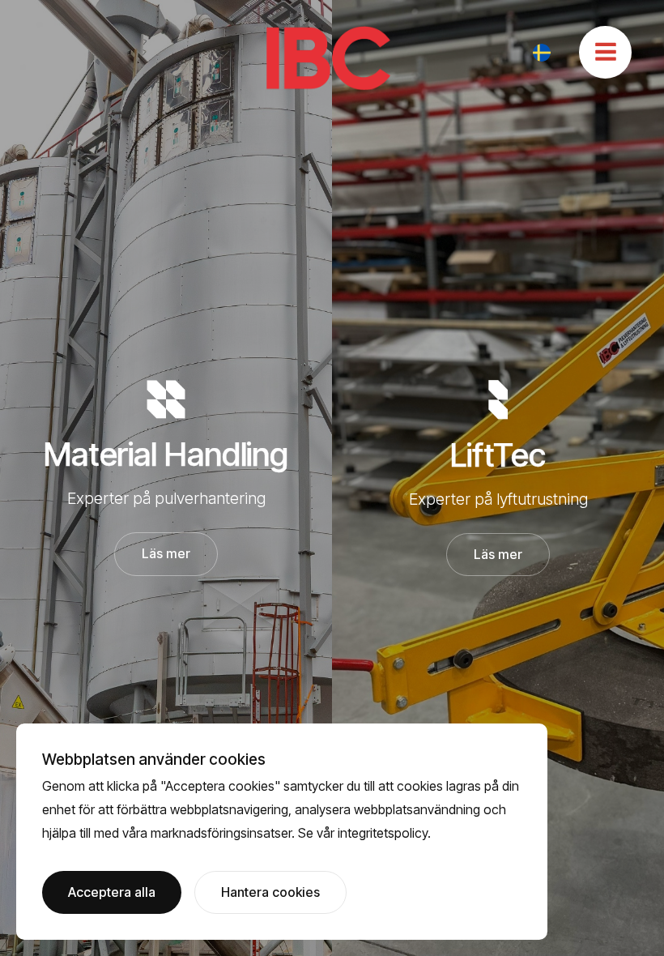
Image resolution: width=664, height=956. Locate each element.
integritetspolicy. (384, 833)
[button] (542, 53)
